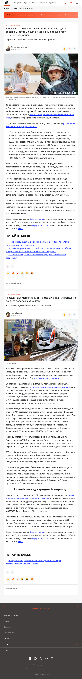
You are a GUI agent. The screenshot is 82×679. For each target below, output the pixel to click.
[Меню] (77, 3)
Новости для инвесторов (28, 15)
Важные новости (31, 669)
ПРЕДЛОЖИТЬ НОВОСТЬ (41, 609)
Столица (41, 669)
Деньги (34, 3)
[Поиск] (71, 3)
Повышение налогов (72, 15)
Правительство (54, 3)
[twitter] (41, 658)
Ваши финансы (51, 669)
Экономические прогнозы (51, 15)
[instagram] (35, 658)
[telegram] (46, 658)
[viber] (52, 658)
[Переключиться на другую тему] (65, 3)
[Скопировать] (74, 49)
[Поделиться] (70, 49)
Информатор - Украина (22, 3)
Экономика (43, 3)
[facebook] (30, 658)
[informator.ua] (7, 3)
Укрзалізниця (11, 589)
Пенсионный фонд (13, 283)
